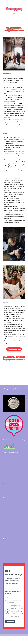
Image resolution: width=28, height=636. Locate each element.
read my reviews (15, 349)
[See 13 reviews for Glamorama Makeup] (14, 440)
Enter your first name (11, 583)
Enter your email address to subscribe (13, 592)
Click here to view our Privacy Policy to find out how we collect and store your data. (13, 390)
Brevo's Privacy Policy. (16, 617)
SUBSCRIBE (10, 621)
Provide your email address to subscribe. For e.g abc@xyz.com (13, 601)
